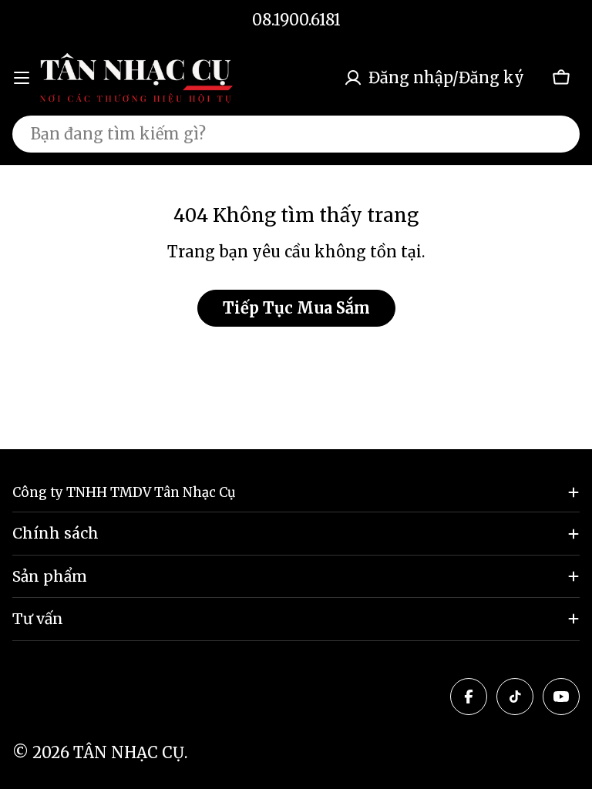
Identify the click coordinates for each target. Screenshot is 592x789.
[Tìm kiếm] (558, 134)
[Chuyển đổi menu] (21, 78)
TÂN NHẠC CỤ (128, 752)
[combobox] (296, 134)
